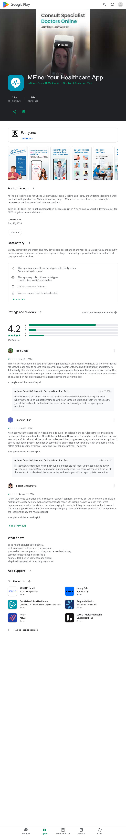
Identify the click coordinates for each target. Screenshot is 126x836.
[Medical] (15, 232)
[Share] (14, 112)
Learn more (27, 138)
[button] (17, 163)
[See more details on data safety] (19, 299)
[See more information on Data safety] (29, 243)
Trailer (62, 45)
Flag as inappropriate (23, 629)
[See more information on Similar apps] (29, 581)
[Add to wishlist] (24, 112)
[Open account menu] (120, 5)
